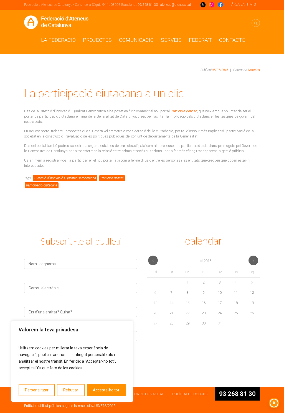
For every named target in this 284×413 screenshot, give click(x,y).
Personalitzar (37, 390)
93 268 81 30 (148, 5)
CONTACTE (232, 40)
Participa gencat (184, 111)
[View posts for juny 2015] (153, 260)
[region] (72, 361)
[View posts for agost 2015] (253, 260)
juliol (203, 261)
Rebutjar (70, 390)
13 (155, 303)
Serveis (171, 40)
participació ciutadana (41, 185)
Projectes (97, 40)
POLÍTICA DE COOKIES (190, 394)
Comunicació (136, 40)
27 (155, 323)
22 (187, 313)
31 (220, 323)
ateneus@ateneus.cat (175, 5)
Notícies (254, 70)
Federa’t (200, 40)
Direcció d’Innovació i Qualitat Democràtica (65, 178)
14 (171, 303)
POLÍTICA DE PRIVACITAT (144, 394)
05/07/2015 (220, 70)
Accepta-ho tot (106, 390)
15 (187, 303)
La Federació (58, 40)
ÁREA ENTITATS (243, 4)
